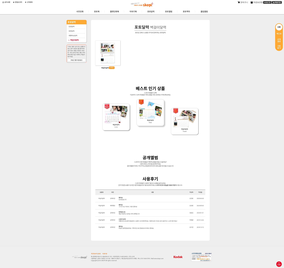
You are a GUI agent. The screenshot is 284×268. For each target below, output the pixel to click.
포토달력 (150, 11)
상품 (279, 27)
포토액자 (186, 11)
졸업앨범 (204, 11)
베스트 (279, 34)
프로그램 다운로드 (77, 60)
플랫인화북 (114, 11)
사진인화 (79, 11)
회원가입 (278, 2)
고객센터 (30, 2)
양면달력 (71, 31)
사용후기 (279, 47)
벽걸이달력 (74, 40)
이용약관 (104, 254)
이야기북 (133, 11)
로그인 (268, 2)
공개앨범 (279, 40)
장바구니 (244, 2)
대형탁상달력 (73, 36)
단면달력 (71, 26)
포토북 (96, 11)
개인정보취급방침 (96, 254)
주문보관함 (258, 2)
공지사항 (7, 2)
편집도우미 (18, 2)
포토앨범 (168, 11)
